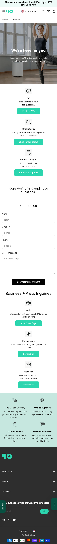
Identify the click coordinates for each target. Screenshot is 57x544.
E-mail (6, 226)
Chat (54, 504)
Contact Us (28, 353)
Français (32, 11)
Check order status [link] (28, 141)
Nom (4, 213)
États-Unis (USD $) (36, 531)
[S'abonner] (44, 511)
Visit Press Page (28, 323)
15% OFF (3, 506)
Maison (5, 19)
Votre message (9, 252)
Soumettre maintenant (28, 281)
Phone (5, 239)
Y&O (32, 534)
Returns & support (28, 172)
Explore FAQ (28, 111)
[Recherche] (43, 11)
